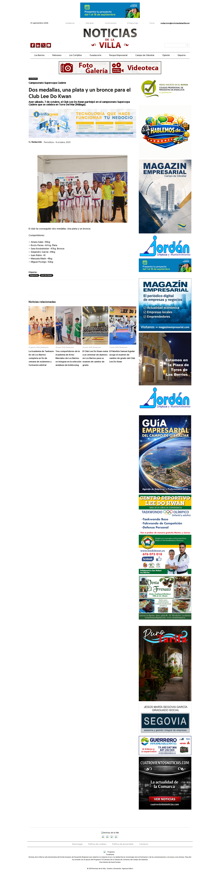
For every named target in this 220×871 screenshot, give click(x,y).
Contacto (143, 844)
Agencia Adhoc (127, 868)
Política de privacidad (122, 844)
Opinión (166, 55)
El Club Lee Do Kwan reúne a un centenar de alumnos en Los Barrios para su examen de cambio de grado (95, 358)
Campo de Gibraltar (144, 55)
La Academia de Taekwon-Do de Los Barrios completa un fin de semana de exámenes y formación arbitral (41, 358)
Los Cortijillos (75, 55)
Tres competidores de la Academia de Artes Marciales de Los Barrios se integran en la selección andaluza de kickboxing (68, 358)
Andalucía (69, 23)
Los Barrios (39, 55)
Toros (152, 23)
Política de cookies (97, 844)
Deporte (182, 55)
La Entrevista (110, 23)
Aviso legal (77, 844)
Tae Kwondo (33, 78)
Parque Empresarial (118, 55)
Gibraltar (90, 23)
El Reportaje (132, 23)
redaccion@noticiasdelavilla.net (175, 23)
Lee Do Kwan (46, 275)
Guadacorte (95, 55)
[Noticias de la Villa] (110, 38)
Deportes (34, 275)
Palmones (56, 55)
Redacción (37, 142)
